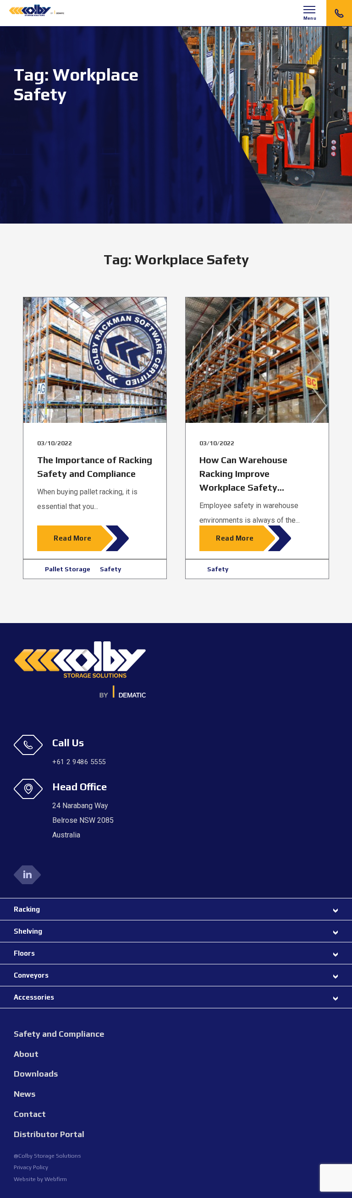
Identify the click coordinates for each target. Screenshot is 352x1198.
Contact (30, 1114)
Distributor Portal (49, 1134)
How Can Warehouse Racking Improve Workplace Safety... (243, 473)
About (26, 1054)
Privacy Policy (31, 1167)
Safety (110, 569)
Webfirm (55, 1179)
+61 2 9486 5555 (339, 13)
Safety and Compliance (59, 1034)
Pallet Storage (67, 569)
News (24, 1094)
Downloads (36, 1073)
